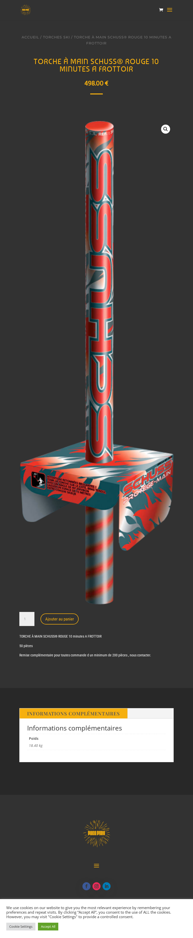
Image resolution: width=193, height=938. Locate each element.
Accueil (30, 37)
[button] (165, 129)
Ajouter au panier (59, 618)
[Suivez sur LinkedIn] (107, 886)
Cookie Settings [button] (20, 926)
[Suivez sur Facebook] (86, 886)
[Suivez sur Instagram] (96, 886)
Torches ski (56, 37)
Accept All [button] (48, 926)
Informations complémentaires (73, 713)
